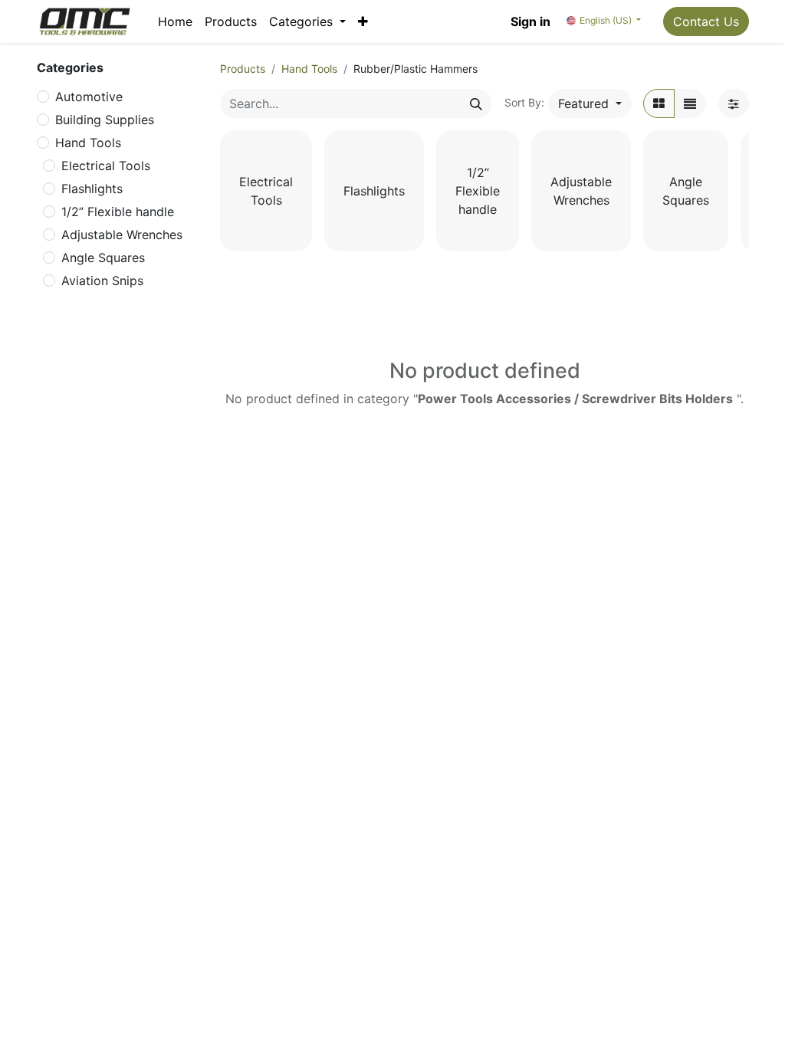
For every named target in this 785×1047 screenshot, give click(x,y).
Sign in (530, 21)
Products (242, 68)
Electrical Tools (105, 165)
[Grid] (659, 103)
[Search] (476, 103)
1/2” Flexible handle (117, 211)
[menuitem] (175, 21)
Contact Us (706, 21)
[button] (363, 21)
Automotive (89, 96)
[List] (690, 103)
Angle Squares (103, 257)
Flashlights (92, 188)
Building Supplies (104, 119)
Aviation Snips (102, 280)
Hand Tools (88, 142)
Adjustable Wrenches (121, 234)
